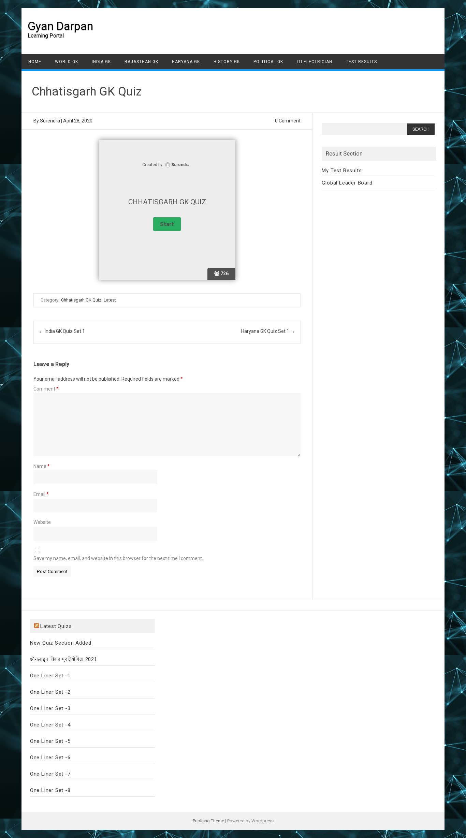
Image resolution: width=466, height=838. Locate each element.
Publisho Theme (208, 820)
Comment (46, 389)
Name (41, 466)
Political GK (268, 61)
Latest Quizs (56, 626)
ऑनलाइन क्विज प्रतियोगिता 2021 (63, 659)
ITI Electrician (314, 61)
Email (41, 494)
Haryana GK (186, 61)
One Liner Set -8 (50, 790)
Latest (110, 300)
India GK (101, 61)
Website (42, 522)
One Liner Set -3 (50, 708)
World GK (66, 61)
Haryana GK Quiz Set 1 (268, 331)
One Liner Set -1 (50, 676)
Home (34, 61)
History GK (227, 61)
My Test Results (342, 170)
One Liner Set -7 (50, 774)
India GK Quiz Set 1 (62, 331)
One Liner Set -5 (50, 741)
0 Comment (288, 120)
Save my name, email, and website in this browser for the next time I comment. (118, 558)
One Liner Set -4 (50, 725)
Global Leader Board (347, 183)
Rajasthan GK (141, 61)
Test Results (361, 61)
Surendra (50, 120)
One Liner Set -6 (50, 757)
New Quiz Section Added (60, 643)
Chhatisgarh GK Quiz (81, 300)
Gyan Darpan (60, 26)
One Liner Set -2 (50, 692)
